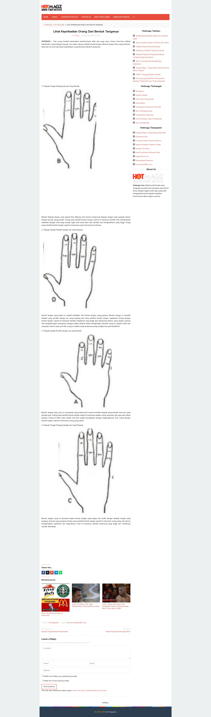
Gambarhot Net (141, 137)
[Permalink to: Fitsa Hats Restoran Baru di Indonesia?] (55, 597)
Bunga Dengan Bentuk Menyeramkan (55, 630)
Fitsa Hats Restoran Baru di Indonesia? (52, 614)
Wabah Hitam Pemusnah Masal (148, 46)
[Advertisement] (86, 67)
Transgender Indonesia (144, 115)
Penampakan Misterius (144, 160)
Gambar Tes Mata (142, 148)
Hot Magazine (53, 623)
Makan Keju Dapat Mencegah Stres (118, 630)
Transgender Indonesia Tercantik (148, 107)
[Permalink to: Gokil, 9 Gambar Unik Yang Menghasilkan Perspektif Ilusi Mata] (86, 593)
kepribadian (78, 623)
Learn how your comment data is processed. (89, 690)
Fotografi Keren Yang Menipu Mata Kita (150, 133)
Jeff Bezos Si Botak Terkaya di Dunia (150, 50)
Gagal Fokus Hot (141, 156)
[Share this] (43, 572)
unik (84, 623)
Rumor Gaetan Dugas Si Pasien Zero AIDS (152, 42)
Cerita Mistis (140, 103)
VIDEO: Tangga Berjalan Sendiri (148, 74)
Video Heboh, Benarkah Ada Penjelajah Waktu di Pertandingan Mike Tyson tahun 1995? (115, 606)
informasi (70, 623)
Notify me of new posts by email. (56, 681)
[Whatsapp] (60, 572)
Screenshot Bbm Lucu (143, 164)
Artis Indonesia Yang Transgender (148, 119)
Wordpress (139, 91)
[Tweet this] (47, 572)
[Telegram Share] (56, 572)
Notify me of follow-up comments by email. (60, 676)
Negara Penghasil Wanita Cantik (148, 144)
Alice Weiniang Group (143, 111)
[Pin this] (52, 572)
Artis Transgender (142, 123)
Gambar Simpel (141, 95)
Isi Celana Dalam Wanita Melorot (148, 141)
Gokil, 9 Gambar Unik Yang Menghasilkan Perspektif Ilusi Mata (85, 605)
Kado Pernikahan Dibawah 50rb (147, 152)
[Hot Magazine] (52, 8)
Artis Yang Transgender (144, 99)
